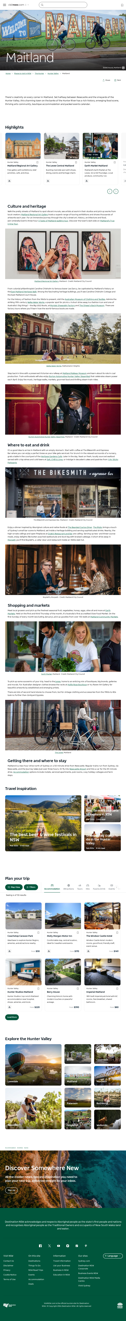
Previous (109, 191)
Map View (15, 887)
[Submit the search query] (42, 5)
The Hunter (39, 73)
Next (115, 191)
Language (113, 1256)
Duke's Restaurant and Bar (60, 534)
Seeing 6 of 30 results (16, 895)
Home (8, 73)
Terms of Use (9, 1279)
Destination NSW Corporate (86, 1267)
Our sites (83, 1256)
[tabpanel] (63, 35)
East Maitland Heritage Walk (24, 292)
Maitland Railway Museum (75, 373)
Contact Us (8, 1261)
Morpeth (12, 540)
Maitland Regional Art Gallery (34, 215)
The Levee (59, 753)
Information (59, 1256)
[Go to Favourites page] (122, 5)
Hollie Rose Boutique (77, 685)
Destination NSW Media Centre (89, 1279)
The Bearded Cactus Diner (80, 527)
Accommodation (21, 772)
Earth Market (46, 674)
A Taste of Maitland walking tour (53, 221)
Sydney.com (84, 1261)
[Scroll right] (116, 887)
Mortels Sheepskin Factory (62, 306)
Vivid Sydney (84, 1286)
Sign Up (11, 1190)
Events (26, 1148)
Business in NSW (61, 1270)
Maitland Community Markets (104, 617)
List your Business (61, 1266)
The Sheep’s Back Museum (91, 306)
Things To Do (34, 1266)
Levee (58, 682)
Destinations (34, 1261)
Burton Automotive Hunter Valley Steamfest (69, 376)
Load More (12, 1017)
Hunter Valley (53, 73)
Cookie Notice (9, 1275)
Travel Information (62, 1261)
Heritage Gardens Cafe (51, 456)
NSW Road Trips (35, 1270)
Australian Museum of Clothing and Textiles (85, 299)
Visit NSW (8, 1256)
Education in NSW (61, 1275)
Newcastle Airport (78, 769)
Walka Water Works (35, 302)
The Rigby (97, 527)
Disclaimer (8, 1266)
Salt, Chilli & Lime (55, 460)
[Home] (16, 5)
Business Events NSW (88, 1273)
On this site (34, 1256)
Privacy (6, 1270)
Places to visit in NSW (22, 73)
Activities (20, 1148)
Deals (31, 1284)
